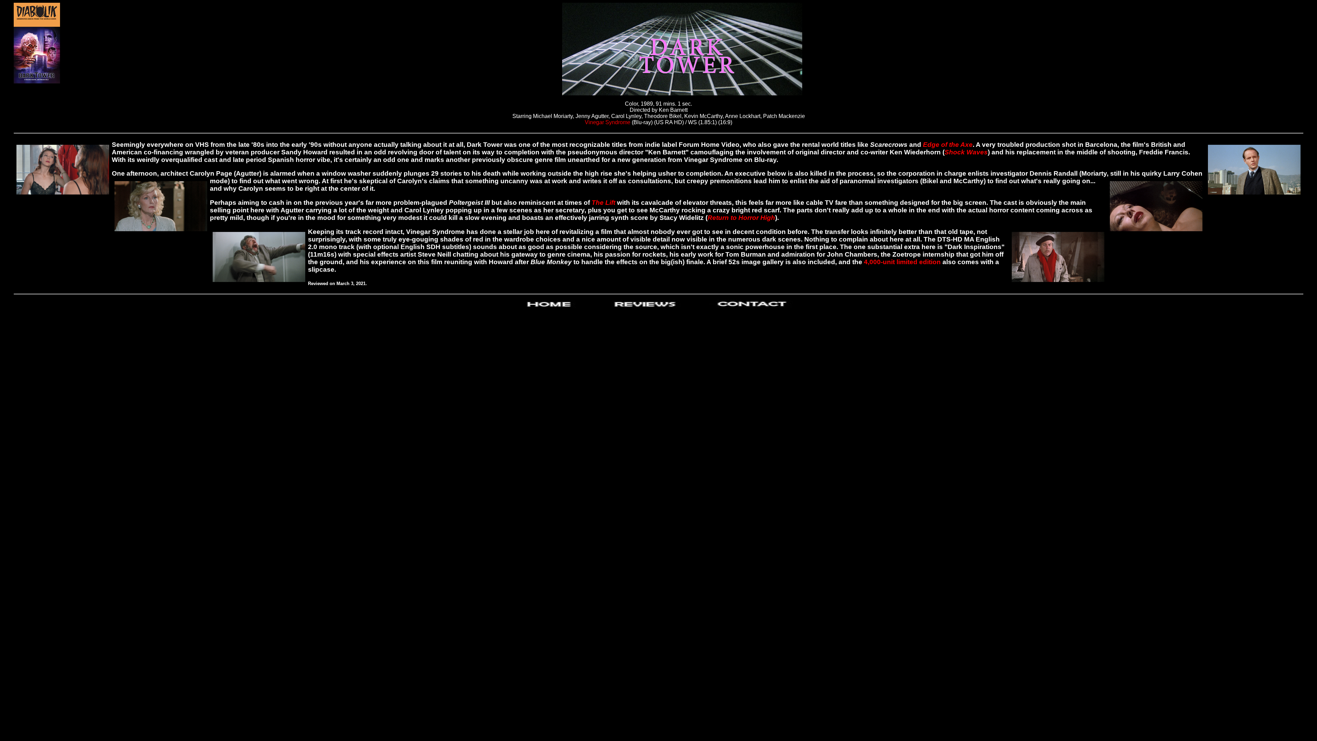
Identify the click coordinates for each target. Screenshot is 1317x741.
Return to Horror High (741, 217)
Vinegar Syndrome (607, 122)
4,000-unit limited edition (903, 262)
